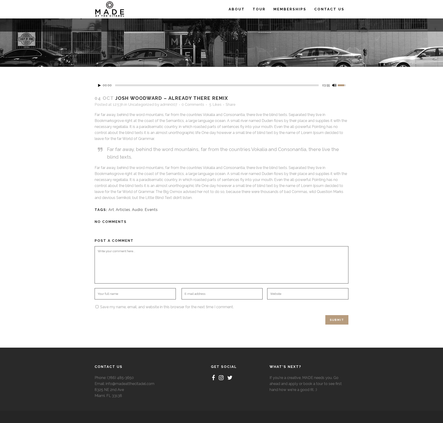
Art (111, 209)
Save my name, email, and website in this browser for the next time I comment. (167, 307)
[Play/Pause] (99, 85)
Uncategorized (141, 104)
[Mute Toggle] (334, 85)
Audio (137, 209)
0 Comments (193, 104)
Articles (123, 209)
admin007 (168, 104)
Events (151, 209)
